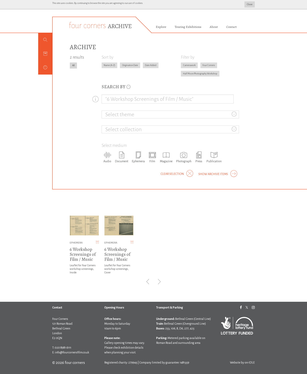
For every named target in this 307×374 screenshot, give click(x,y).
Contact (231, 27)
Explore (161, 27)
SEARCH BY (114, 87)
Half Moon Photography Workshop (200, 73)
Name (107, 65)
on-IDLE (250, 362)
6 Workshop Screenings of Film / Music (83, 254)
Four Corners (209, 65)
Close (249, 4)
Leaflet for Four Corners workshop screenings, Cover (117, 269)
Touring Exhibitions (188, 27)
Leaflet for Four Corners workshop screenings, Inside (83, 269)
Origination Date (130, 65)
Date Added (150, 65)
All (73, 65)
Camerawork (189, 65)
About (214, 27)
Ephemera (76, 242)
